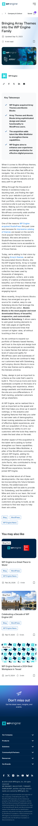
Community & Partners (10, 752)
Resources (6, 758)
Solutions (5, 747)
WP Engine (12, 76)
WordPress (15, 517)
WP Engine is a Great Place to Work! (16, 563)
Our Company (7, 735)
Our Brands (6, 764)
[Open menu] (34, 4)
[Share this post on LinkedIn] (19, 84)
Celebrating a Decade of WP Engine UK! (15, 615)
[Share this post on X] (14, 84)
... (2, 13)
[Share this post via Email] (24, 84)
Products (5, 741)
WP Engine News (9, 523)
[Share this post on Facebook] (9, 84)
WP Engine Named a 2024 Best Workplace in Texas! (17, 667)
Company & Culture (15, 13)
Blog (5, 517)
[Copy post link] (4, 84)
